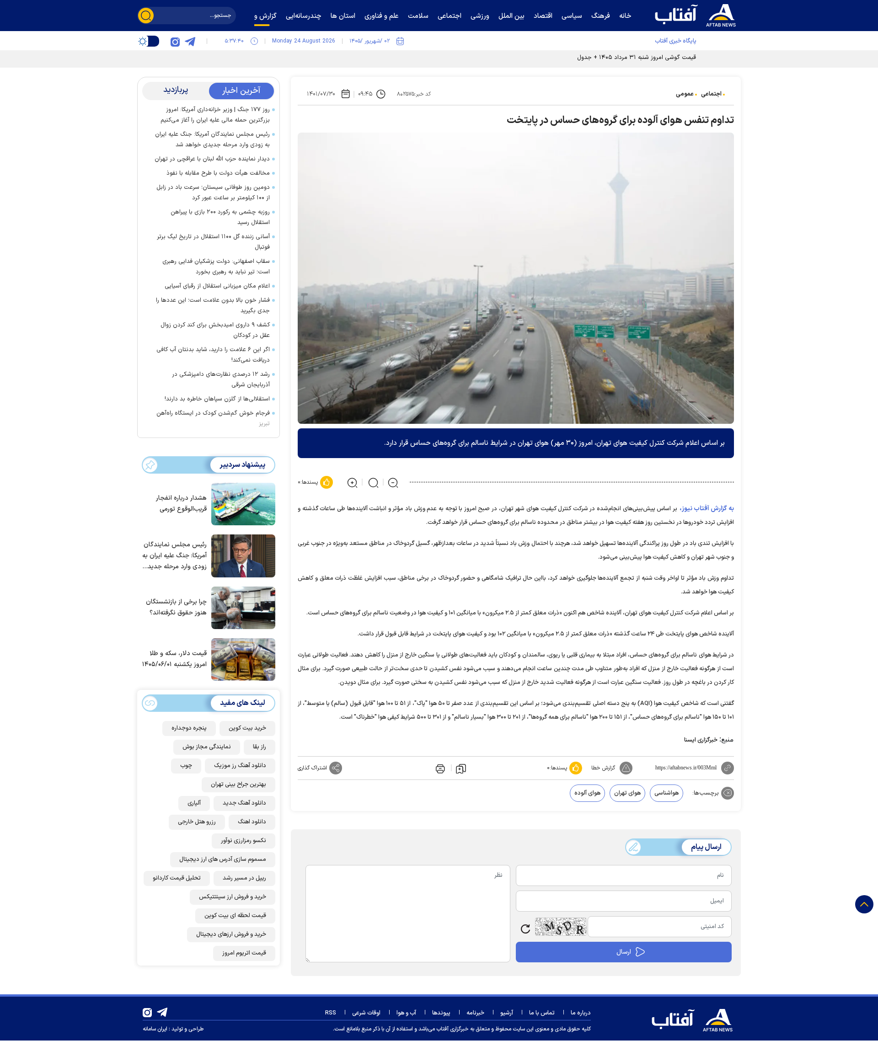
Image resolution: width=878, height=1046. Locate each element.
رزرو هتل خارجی (197, 822)
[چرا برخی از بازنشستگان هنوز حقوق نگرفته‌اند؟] (241, 607)
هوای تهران (627, 793)
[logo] (697, 14)
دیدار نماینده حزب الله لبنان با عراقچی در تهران (212, 159)
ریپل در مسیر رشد (244, 878)
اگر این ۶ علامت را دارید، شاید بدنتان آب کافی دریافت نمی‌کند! (213, 355)
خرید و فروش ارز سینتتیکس (232, 897)
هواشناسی (666, 793)
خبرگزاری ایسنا (700, 740)
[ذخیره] (460, 768)
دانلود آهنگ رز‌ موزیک (240, 765)
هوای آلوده (587, 793)
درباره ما (581, 1013)
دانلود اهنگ (252, 822)
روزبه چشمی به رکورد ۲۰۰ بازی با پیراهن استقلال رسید (220, 217)
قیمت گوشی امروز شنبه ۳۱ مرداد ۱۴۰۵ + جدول (636, 57)
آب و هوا (406, 1013)
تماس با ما (542, 1013)
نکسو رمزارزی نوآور (243, 840)
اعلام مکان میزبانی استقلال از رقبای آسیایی (217, 286)
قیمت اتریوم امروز (244, 953)
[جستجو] (146, 15)
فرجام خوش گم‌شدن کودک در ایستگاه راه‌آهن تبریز (213, 418)
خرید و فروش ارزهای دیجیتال (231, 934)
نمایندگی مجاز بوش (206, 747)
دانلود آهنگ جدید (244, 803)
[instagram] (175, 41)
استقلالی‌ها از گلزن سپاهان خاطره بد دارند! (217, 399)
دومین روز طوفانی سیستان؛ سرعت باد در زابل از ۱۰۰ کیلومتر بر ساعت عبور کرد (213, 193)
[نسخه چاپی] (439, 768)
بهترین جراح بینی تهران (238, 784)
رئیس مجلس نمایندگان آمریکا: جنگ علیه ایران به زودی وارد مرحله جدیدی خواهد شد (212, 139)
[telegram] (189, 41)
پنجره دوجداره (189, 728)
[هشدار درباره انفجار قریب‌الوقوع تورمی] (241, 503)
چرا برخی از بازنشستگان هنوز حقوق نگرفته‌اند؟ (176, 607)
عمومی (685, 94)
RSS (330, 1013)
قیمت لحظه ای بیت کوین (235, 915)
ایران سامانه (155, 1029)
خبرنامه (475, 1013)
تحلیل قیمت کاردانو (177, 878)
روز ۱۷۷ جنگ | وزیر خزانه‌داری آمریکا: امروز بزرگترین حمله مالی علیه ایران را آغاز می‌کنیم (215, 115)
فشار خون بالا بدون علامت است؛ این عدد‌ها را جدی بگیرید (213, 305)
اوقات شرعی (366, 1013)
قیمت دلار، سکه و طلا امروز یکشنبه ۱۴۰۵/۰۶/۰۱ (174, 659)
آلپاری (194, 803)
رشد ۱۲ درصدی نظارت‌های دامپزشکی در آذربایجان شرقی (221, 380)
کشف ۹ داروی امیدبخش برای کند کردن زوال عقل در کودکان (215, 330)
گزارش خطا (603, 768)
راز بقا (259, 747)
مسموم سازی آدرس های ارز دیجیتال (222, 859)
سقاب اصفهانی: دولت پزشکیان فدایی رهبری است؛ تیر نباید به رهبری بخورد (216, 267)
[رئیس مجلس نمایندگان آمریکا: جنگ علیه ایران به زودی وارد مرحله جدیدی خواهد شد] (241, 555)
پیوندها (441, 1013)
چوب (186, 765)
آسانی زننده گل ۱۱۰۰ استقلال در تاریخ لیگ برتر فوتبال (213, 242)
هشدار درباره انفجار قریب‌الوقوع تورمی (181, 504)
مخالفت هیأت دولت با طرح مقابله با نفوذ (218, 173)
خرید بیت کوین (247, 728)
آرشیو (506, 1013)
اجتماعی (711, 94)
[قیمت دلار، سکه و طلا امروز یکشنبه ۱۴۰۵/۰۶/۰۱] (241, 659)
